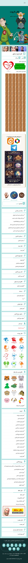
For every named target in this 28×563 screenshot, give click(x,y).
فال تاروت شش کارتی (19, 437)
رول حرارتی (21, 472)
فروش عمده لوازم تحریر (19, 469)
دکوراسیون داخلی (20, 475)
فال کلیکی (22, 308)
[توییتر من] (3, 545)
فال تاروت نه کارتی (20, 440)
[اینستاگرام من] (12, 545)
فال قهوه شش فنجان (19, 266)
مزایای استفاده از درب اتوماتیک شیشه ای (15, 479)
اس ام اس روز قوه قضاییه (19, 221)
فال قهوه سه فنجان (20, 263)
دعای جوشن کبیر (20, 295)
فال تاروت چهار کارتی (19, 431)
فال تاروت (14, 11)
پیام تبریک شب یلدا (20, 504)
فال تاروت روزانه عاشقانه (18, 450)
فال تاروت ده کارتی (20, 444)
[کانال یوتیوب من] (14, 549)
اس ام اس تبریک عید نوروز (18, 215)
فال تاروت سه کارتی (20, 428)
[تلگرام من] (20, 545)
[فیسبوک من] (16, 545)
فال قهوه (22, 260)
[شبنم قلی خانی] (6, 49)
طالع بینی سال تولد (20, 405)
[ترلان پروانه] (14, 49)
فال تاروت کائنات (20, 422)
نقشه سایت (8, 558)
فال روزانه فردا (21, 534)
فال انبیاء (22, 250)
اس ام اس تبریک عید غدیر (18, 231)
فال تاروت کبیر (21, 418)
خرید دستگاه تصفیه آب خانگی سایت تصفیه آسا (14, 466)
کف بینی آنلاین (21, 276)
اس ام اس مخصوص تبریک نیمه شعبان (16, 227)
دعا (23, 299)
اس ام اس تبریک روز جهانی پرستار (17, 224)
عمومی (17, 204)
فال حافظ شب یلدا (20, 501)
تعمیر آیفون (21, 485)
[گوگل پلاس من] (18, 549)
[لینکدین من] (10, 549)
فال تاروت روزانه (20, 415)
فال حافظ (22, 495)
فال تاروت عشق (17, 53)
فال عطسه (22, 524)
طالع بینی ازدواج (20, 286)
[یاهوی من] (24, 545)
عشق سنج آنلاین (20, 318)
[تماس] (7, 545)
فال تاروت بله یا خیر (20, 453)
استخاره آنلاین (21, 240)
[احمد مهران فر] (22, 49)
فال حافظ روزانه (21, 498)
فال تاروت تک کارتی (20, 425)
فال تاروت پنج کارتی (20, 434)
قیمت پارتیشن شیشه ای (19, 482)
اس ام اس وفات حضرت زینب (18, 218)
